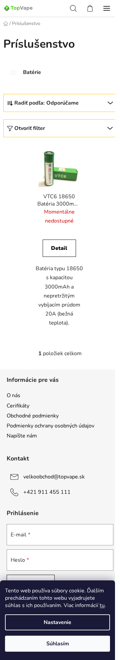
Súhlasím (57, 643)
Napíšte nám (22, 435)
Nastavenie (57, 622)
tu (102, 605)
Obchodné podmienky (33, 415)
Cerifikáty (18, 405)
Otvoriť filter (29, 128)
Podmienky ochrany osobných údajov (50, 425)
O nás (13, 395)
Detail (59, 248)
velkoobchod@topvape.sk (54, 476)
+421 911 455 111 (47, 492)
